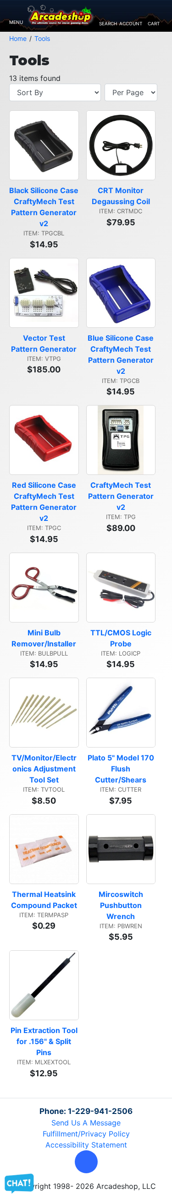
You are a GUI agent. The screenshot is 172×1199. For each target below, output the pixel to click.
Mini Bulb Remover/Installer (43, 638)
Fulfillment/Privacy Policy (86, 1133)
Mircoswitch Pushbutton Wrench (122, 905)
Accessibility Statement (86, 1144)
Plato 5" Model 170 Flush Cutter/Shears (121, 768)
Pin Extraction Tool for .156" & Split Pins (45, 1041)
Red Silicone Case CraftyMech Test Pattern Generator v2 (44, 501)
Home (18, 38)
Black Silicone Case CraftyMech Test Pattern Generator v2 (43, 207)
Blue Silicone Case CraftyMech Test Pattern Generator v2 (121, 354)
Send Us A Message (86, 1122)
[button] (86, 1161)
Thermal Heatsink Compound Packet (44, 900)
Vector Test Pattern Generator (44, 343)
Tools (42, 38)
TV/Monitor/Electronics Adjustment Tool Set (44, 768)
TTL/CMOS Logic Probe (121, 638)
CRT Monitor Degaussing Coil (121, 196)
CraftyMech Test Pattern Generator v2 (121, 496)
